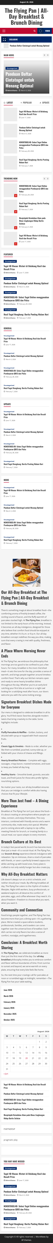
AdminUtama (12, 90)
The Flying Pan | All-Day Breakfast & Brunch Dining (26, 16)
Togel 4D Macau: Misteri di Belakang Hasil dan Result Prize (10, 222)
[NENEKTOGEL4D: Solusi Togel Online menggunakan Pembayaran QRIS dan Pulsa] (26, 292)
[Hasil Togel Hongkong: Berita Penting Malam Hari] (26, 310)
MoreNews (41, 1236)
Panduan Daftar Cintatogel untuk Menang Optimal (20, 80)
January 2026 (9, 1007)
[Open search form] (34, 30)
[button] (4, 31)
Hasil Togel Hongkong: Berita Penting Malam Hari (10, 190)
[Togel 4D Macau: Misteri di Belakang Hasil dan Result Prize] (26, 261)
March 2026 (8, 996)
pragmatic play (11, 1139)
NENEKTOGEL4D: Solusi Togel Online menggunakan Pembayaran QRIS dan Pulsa (10, 146)
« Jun (6, 1073)
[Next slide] (47, 55)
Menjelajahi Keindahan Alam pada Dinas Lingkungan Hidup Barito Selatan (10, 206)
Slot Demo (8, 1150)
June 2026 (8, 989)
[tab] (8, 103)
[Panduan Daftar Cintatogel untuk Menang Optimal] (26, 279)
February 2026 (9, 1001)
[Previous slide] (44, 55)
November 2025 (10, 1013)
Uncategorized (12, 68)
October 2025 (9, 1019)
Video (47, 30)
